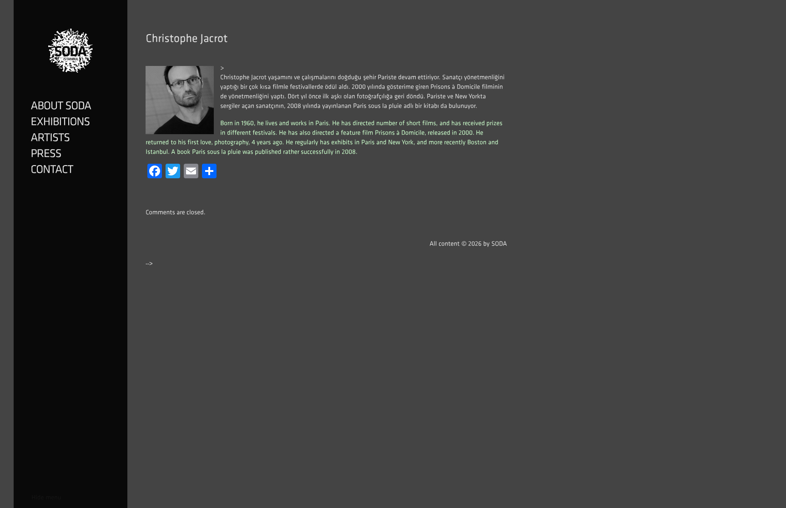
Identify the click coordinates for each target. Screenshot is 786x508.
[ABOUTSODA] (70, 106)
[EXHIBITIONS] (70, 122)
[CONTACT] (70, 170)
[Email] (191, 172)
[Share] (209, 172)
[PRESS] (70, 154)
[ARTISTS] (70, 138)
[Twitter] (173, 172)
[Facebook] (155, 172)
